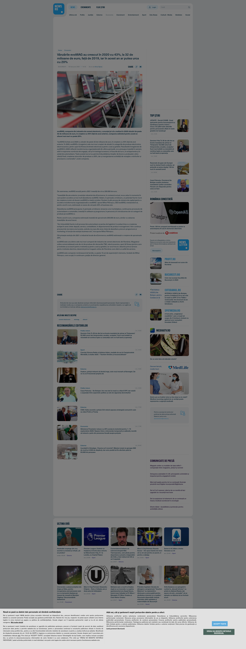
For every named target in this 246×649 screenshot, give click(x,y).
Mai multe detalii (17, 622)
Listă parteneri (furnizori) (115, 628)
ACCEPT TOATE (219, 624)
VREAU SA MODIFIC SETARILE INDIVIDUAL (219, 632)
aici (19, 635)
